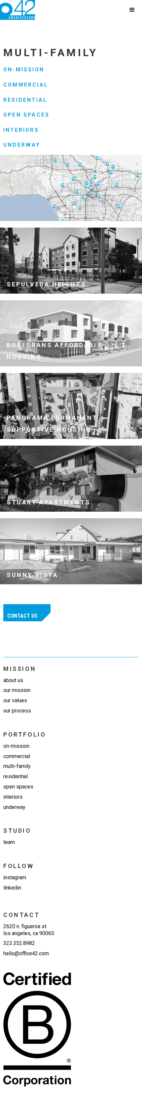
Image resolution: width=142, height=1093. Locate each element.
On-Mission (23, 69)
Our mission (16, 690)
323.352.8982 (19, 943)
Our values (15, 700)
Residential (25, 100)
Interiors (21, 130)
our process (17, 711)
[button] (132, 10)
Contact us (22, 616)
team (9, 842)
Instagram (14, 877)
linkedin (12, 888)
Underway (22, 145)
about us (13, 680)
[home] (17, 10)
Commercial (25, 85)
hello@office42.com (26, 953)
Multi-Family (17, 766)
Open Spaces (26, 115)
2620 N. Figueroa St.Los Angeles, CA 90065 (28, 929)
